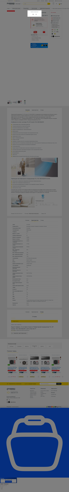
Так (33, 14)
